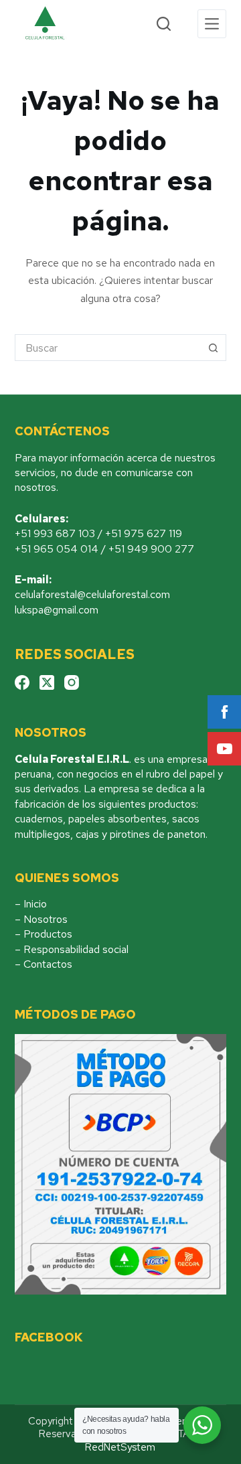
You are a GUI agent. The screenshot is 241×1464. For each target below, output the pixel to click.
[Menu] (211, 23)
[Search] (164, 24)
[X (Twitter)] (46, 682)
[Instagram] (71, 682)
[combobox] (108, 347)
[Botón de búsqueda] (213, 347)
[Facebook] (22, 682)
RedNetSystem (120, 1447)
